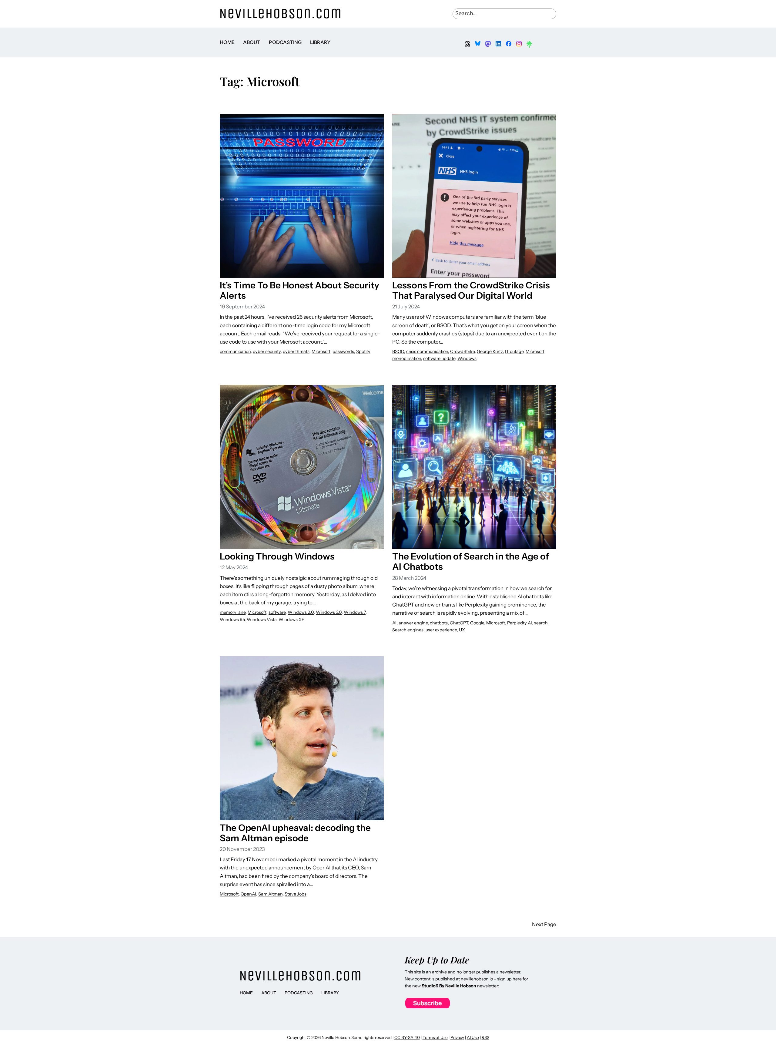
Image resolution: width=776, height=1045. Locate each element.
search (540, 623)
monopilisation (406, 358)
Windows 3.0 (329, 612)
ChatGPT (459, 623)
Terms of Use (435, 1037)
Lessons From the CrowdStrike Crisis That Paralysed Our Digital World (471, 290)
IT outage (514, 351)
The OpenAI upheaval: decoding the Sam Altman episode (295, 832)
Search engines (407, 630)
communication (235, 351)
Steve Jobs (295, 894)
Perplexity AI (519, 623)
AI (394, 623)
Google (477, 623)
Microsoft (321, 351)
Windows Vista (261, 619)
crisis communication (427, 351)
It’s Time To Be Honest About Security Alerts (299, 290)
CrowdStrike (462, 351)
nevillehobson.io (477, 979)
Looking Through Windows (277, 556)
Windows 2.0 (301, 612)
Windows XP (291, 619)
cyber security (267, 351)
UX (462, 630)
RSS (485, 1037)
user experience (441, 630)
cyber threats (296, 351)
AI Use (473, 1037)
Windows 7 (355, 612)
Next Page (544, 924)
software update (439, 358)
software (277, 612)
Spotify (363, 351)
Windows (467, 358)
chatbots (439, 623)
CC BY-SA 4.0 (407, 1037)
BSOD (398, 351)
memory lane (233, 612)
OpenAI (248, 894)
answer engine (413, 623)
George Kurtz (490, 351)
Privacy (457, 1037)
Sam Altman (270, 894)
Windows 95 (232, 619)
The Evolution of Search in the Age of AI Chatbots (470, 561)
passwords (343, 351)
